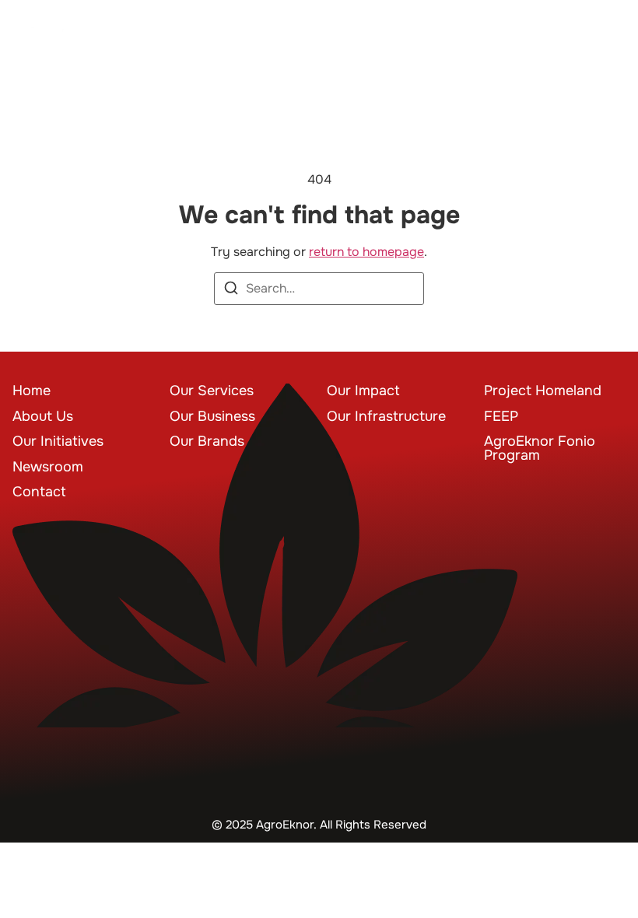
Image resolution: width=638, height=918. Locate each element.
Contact (39, 491)
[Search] (231, 290)
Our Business (212, 416)
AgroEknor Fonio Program (539, 448)
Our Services (212, 390)
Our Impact (363, 390)
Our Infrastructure (386, 416)
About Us (42, 416)
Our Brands (207, 441)
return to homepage (366, 252)
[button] (602, 46)
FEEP (501, 416)
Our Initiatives (57, 441)
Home (31, 390)
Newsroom (47, 466)
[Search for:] (319, 288)
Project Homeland (542, 390)
